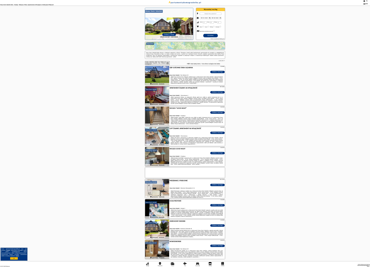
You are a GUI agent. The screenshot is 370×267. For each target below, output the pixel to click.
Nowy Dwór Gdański (151, 69)
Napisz (368, 266)
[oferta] (150, 83)
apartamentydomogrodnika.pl (185, 3)
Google (8, 250)
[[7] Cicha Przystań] (157, 209)
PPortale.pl (8, 266)
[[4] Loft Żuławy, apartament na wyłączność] (157, 136)
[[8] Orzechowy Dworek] (157, 229)
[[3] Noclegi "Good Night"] (157, 116)
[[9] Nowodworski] (157, 249)
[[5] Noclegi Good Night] (157, 156)
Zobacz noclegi (217, 72)
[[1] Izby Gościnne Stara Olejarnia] (157, 75)
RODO (17, 255)
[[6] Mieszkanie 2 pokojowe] (157, 188)
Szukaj (210, 36)
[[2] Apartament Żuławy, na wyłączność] (157, 96)
